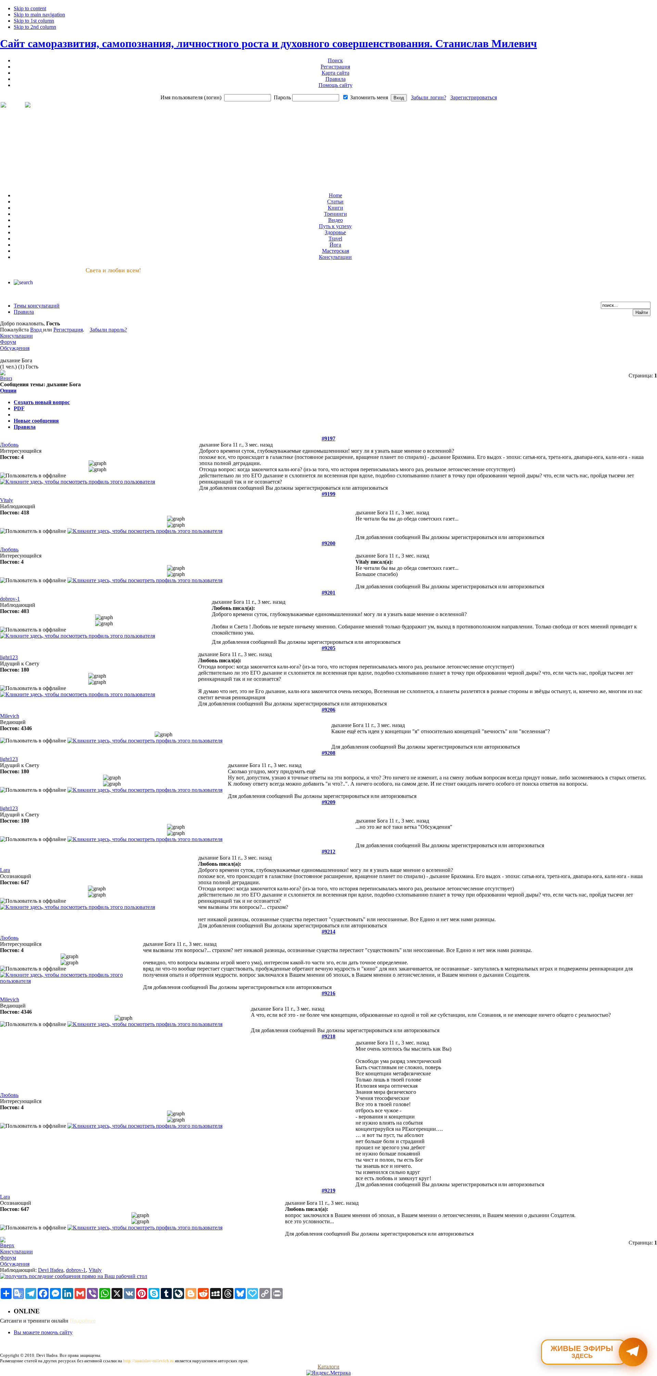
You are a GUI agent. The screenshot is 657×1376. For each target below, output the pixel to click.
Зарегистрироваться (473, 97)
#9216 (328, 993)
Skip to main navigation (39, 14)
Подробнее (82, 1321)
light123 (9, 657)
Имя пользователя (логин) (190, 97)
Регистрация (68, 330)
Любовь (9, 445)
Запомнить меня (369, 97)
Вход (36, 330)
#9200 (328, 543)
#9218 (328, 1036)
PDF (19, 408)
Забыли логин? (428, 97)
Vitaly (6, 500)
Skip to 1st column (34, 21)
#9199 (328, 494)
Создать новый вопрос (42, 402)
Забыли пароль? (108, 330)
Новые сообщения (36, 421)
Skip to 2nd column (35, 27)
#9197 (328, 438)
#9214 (328, 932)
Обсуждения (14, 348)
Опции (8, 390)
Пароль (282, 97)
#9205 (328, 648)
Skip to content (30, 8)
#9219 (328, 1190)
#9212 (328, 851)
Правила (25, 427)
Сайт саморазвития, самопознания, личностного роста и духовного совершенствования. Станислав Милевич (268, 43)
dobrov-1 (10, 599)
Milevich (9, 716)
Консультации (16, 336)
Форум (8, 342)
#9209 (328, 802)
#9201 (328, 593)
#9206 (328, 710)
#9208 (328, 753)
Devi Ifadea (50, 1270)
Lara (5, 870)
